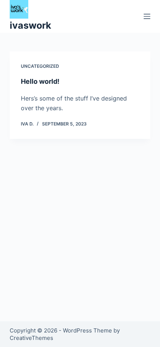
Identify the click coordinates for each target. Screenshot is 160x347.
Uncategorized (40, 66)
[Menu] (147, 16)
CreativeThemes (31, 337)
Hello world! (40, 81)
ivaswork (30, 25)
